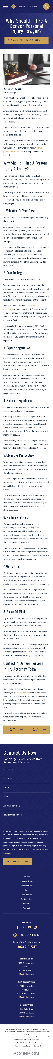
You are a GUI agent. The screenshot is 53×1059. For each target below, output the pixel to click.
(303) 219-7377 (26, 946)
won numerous (23, 692)
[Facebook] (17, 927)
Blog (26, 890)
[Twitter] (23, 927)
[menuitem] (15, 1046)
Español (26, 903)
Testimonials (26, 899)
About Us (27, 876)
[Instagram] (35, 927)
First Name (8, 769)
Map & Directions (26, 974)
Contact (26, 908)
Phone (6, 787)
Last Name (8, 778)
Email (5, 797)
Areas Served (26, 885)
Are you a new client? (12, 806)
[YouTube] (29, 927)
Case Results (26, 894)
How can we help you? (12, 815)
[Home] (25, 6)
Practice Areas (26, 881)
